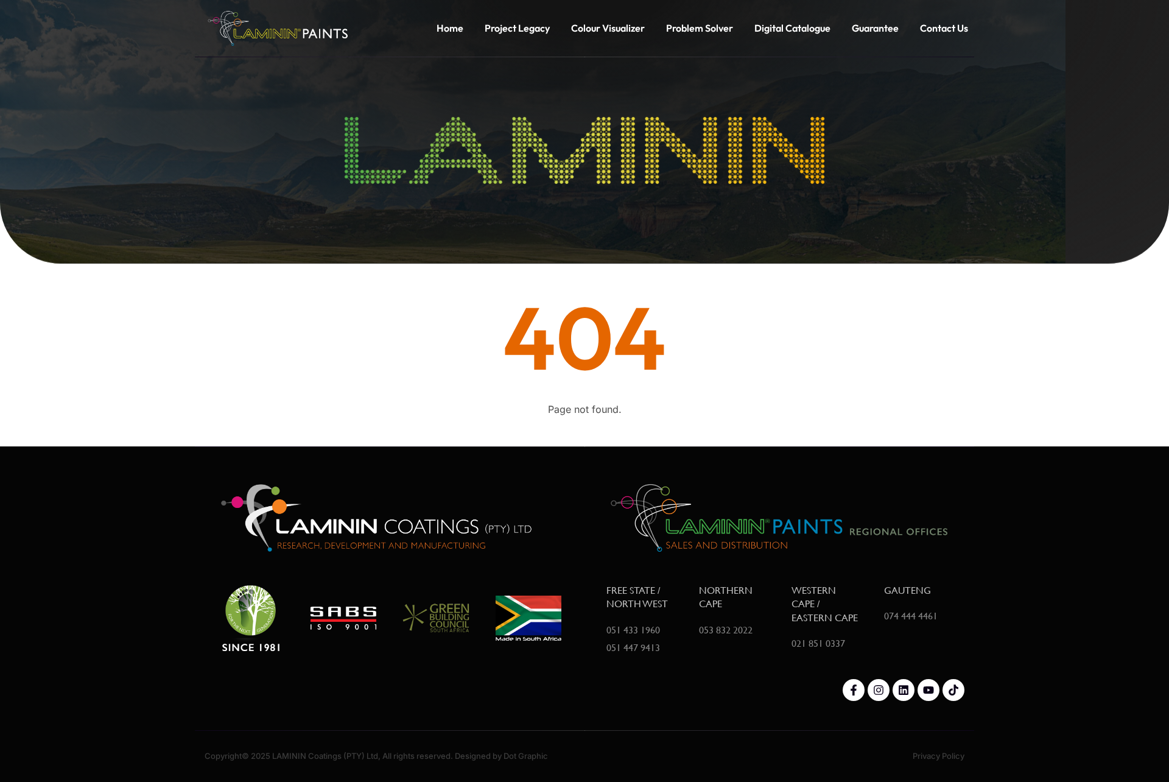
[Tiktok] (953, 690)
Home (450, 28)
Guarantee (875, 28)
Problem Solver (699, 28)
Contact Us (944, 28)
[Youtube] (928, 690)
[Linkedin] (903, 690)
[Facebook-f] (854, 690)
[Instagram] (879, 690)
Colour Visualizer (608, 28)
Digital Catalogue (792, 28)
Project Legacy (517, 28)
